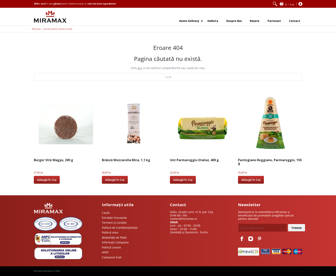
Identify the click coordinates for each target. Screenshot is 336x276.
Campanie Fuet (112, 257)
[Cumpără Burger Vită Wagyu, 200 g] (66, 123)
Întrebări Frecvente (114, 218)
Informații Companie (115, 242)
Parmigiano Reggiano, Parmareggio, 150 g (270, 162)
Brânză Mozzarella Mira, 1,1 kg (126, 160)
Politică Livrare (111, 247)
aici (139, 68)
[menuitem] (274, 4)
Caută (105, 213)
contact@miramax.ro (183, 219)
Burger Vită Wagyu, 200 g (53, 160)
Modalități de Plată (114, 237)
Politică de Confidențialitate (120, 227)
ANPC (105, 252)
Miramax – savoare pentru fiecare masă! (52, 29)
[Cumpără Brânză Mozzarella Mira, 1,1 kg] (134, 123)
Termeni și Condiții (114, 222)
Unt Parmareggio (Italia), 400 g (194, 160)
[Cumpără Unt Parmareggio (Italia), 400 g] (202, 123)
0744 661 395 (178, 215)
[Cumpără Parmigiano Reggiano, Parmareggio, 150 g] (270, 123)
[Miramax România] (50, 16)
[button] (287, 4)
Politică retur (110, 232)
